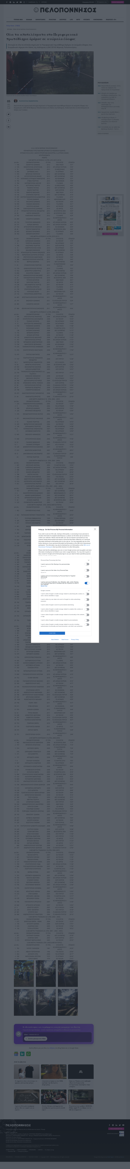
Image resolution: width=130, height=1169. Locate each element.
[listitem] (65, 560)
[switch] (87, 564)
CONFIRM (52, 633)
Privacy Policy (75, 639)
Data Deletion (55, 639)
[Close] (95, 529)
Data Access (65, 639)
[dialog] (65, 584)
